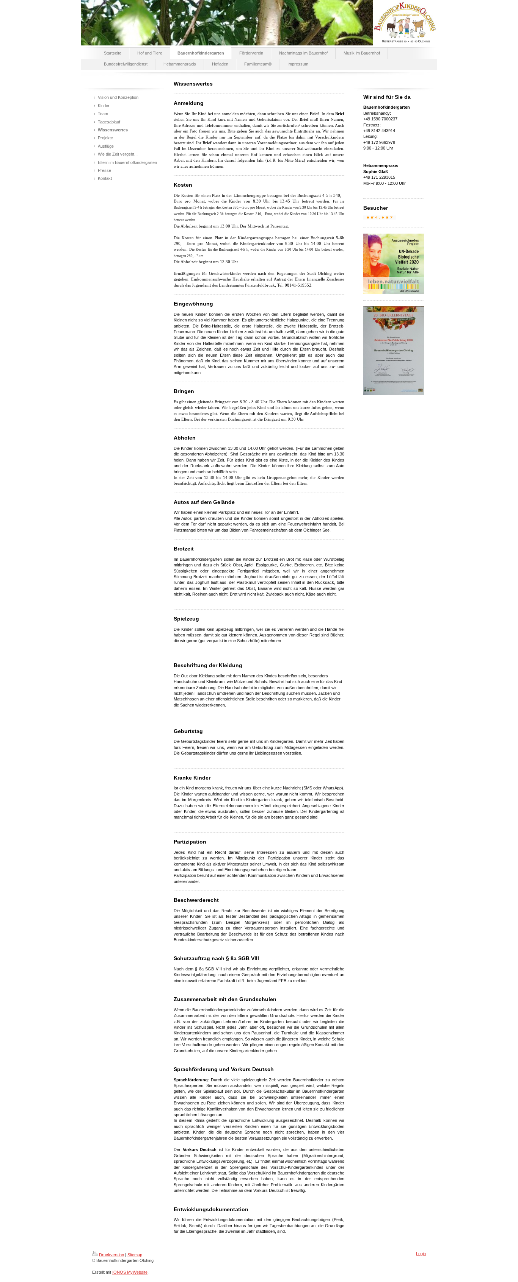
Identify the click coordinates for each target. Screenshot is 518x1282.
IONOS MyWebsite (130, 1272)
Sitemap (134, 1254)
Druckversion (111, 1254)
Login (421, 1253)
